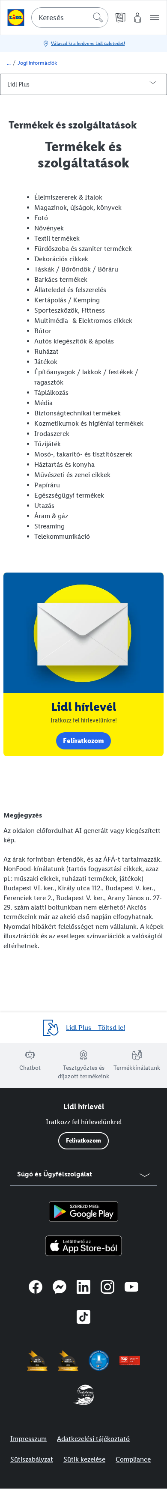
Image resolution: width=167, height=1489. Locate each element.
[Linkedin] (83, 1288)
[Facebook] (35, 1288)
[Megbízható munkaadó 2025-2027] (99, 1360)
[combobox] (69, 17)
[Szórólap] (120, 17)
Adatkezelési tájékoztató (93, 1439)
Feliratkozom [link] (83, 741)
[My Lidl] (137, 17)
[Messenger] (59, 1288)
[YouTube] (131, 1288)
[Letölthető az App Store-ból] (83, 1245)
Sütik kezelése (84, 1459)
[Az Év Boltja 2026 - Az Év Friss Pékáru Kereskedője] (68, 1360)
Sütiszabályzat (31, 1459)
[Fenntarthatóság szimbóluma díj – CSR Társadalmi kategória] (83, 1395)
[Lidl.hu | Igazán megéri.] (15, 17)
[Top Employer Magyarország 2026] (129, 1360)
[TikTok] (83, 1318)
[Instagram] (107, 1288)
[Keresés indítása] (98, 17)
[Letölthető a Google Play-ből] (83, 1211)
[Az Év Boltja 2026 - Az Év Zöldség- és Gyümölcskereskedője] (37, 1360)
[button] (154, 17)
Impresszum (28, 1439)
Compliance (133, 1459)
